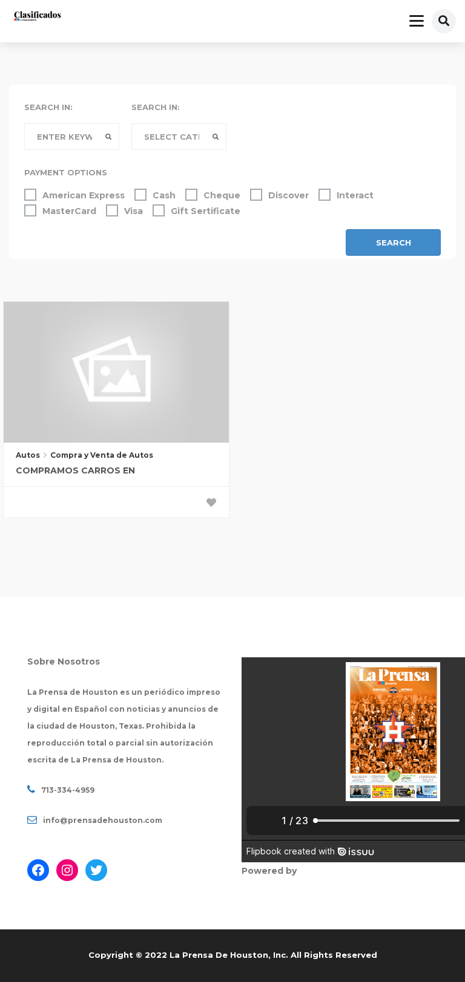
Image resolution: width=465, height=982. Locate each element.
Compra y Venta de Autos (101, 455)
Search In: (48, 107)
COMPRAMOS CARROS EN (75, 470)
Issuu (311, 870)
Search (393, 242)
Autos (28, 455)
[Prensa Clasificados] (37, 17)
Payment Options (65, 172)
